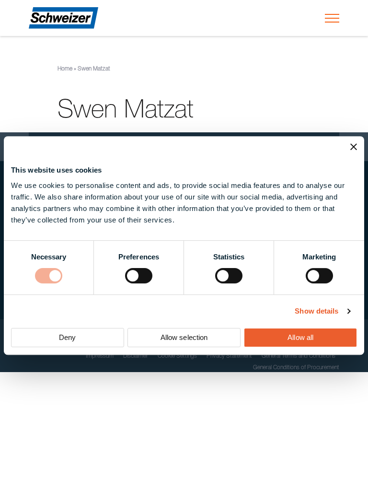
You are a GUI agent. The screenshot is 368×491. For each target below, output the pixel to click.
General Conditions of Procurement (296, 368)
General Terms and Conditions (298, 356)
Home (65, 69)
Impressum (100, 356)
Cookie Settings (177, 356)
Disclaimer (135, 356)
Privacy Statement (229, 356)
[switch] (138, 275)
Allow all (300, 337)
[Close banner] (353, 146)
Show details (316, 311)
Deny (67, 337)
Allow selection (184, 337)
